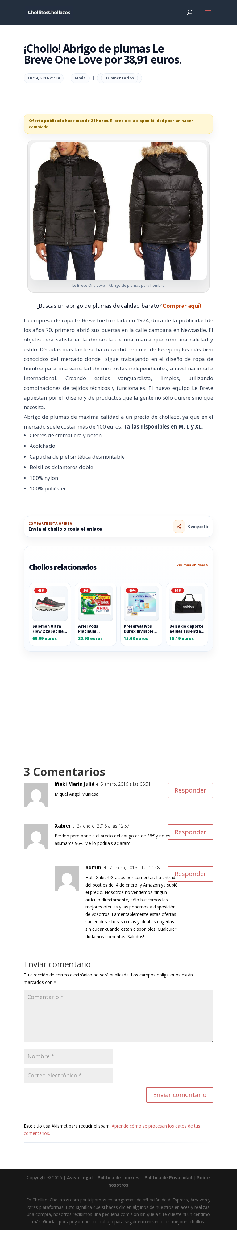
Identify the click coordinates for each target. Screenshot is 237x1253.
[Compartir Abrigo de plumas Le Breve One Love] (179, 526)
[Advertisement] (118, 697)
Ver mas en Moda (192, 564)
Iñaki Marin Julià (75, 784)
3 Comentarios (119, 78)
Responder (190, 790)
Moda (80, 78)
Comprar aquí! (182, 305)
